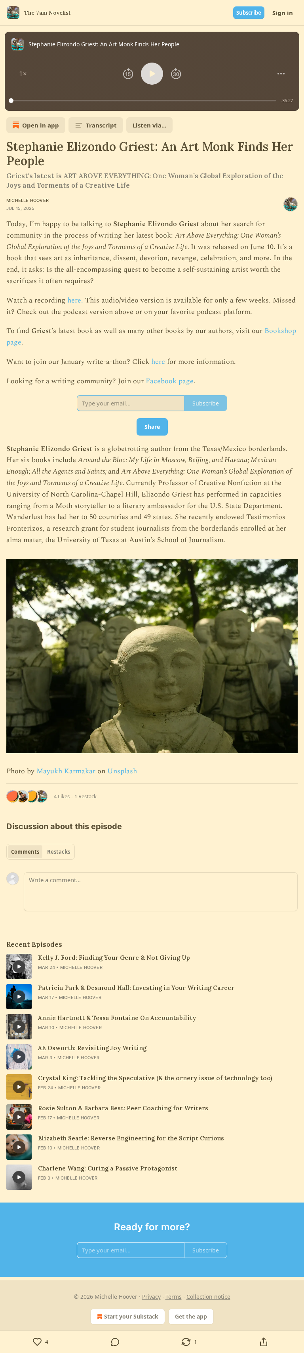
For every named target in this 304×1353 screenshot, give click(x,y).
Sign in (282, 13)
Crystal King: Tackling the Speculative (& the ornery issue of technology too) (155, 1078)
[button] (23, 73)
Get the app (191, 1316)
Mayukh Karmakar (65, 771)
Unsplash (122, 771)
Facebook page (170, 381)
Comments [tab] (25, 851)
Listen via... (149, 125)
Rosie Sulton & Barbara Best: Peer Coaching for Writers (123, 1108)
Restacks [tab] (58, 851)
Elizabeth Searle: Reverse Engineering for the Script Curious (131, 1138)
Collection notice (208, 1296)
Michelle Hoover (27, 200)
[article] (152, 966)
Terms (173, 1296)
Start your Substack (131, 1316)
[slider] (143, 101)
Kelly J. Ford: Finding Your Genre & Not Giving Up (114, 957)
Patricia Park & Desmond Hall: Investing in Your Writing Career (136, 987)
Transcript (101, 125)
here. (75, 300)
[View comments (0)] (115, 1342)
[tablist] (40, 852)
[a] (19, 966)
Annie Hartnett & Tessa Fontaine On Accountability (117, 1018)
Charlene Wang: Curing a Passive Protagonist (107, 1168)
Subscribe (248, 12)
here (158, 361)
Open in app (40, 125)
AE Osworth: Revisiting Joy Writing (92, 1048)
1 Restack (85, 796)
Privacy (151, 1296)
